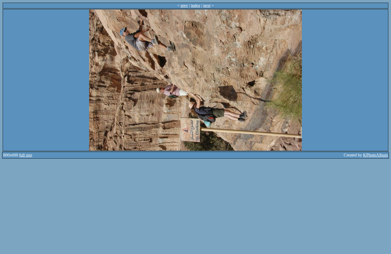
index (195, 5)
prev (184, 5)
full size (25, 155)
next (206, 5)
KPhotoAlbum (375, 155)
